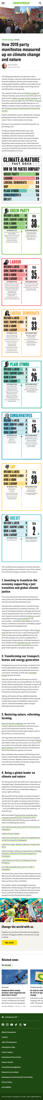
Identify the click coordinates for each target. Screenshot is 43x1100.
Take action (9, 942)
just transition (23, 618)
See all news (6, 965)
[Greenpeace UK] (21, 3)
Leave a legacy (7, 1052)
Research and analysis (10, 1072)
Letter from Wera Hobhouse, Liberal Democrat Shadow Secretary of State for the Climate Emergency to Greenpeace (21, 853)
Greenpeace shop (8, 1047)
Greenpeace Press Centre (11, 1057)
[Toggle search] (38, 3)
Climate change (8, 40)
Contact (5, 1037)
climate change (30, 93)
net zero (31, 616)
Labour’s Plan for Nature (10, 833)
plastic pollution (7, 748)
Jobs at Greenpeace (9, 1042)
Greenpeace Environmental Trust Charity (17, 1077)
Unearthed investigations (11, 1067)
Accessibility (6, 1087)
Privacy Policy (7, 1082)
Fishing (38, 740)
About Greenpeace (9, 1032)
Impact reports (7, 1062)
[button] (21, 1017)
